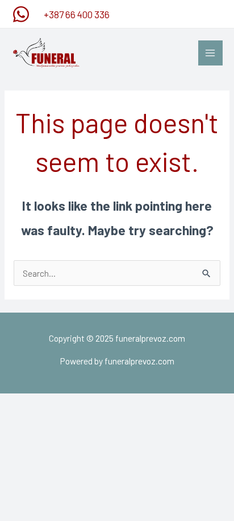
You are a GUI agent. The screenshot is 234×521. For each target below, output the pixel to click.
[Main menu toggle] (210, 52)
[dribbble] (22, 14)
